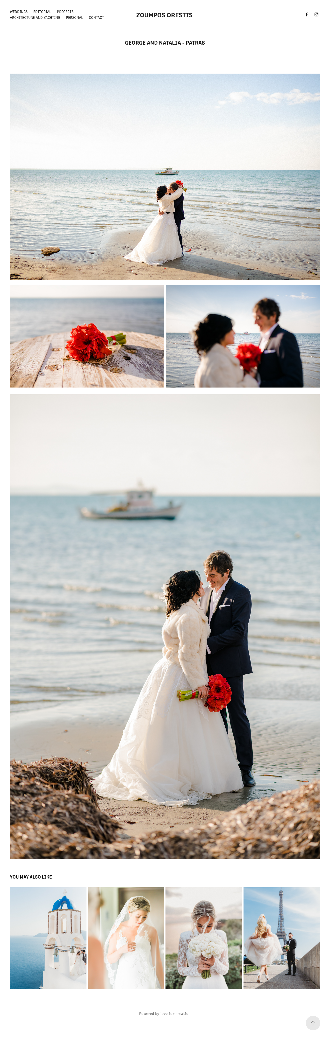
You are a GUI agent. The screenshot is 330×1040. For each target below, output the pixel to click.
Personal (74, 17)
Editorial (42, 11)
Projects (65, 11)
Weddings (19, 11)
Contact (96, 17)
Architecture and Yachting (35, 17)
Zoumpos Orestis (165, 14)
